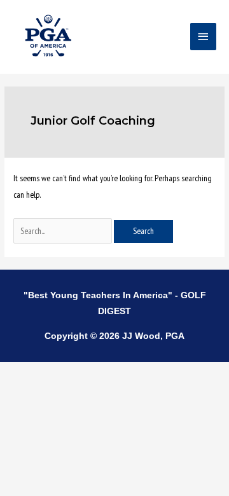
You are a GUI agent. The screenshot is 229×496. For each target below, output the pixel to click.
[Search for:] (63, 231)
